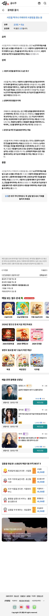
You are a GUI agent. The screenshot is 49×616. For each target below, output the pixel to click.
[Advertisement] (24, 228)
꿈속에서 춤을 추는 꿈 (9, 282)
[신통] (5, 3)
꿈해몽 (16, 24)
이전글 (5, 270)
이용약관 (14, 600)
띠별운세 (22, 596)
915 (46, 434)
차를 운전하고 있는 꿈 (9, 291)
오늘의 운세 (9, 596)
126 (46, 410)
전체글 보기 (43, 275)
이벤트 (39, 3)
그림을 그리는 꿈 (7, 288)
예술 (22, 24)
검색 (45, 3)
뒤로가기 (3, 10)
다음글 (43, 270)
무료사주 (16, 596)
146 (46, 386)
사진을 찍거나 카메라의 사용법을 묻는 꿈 (15, 285)
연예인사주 (40, 596)
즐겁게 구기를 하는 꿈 (9, 279)
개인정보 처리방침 (24, 601)
